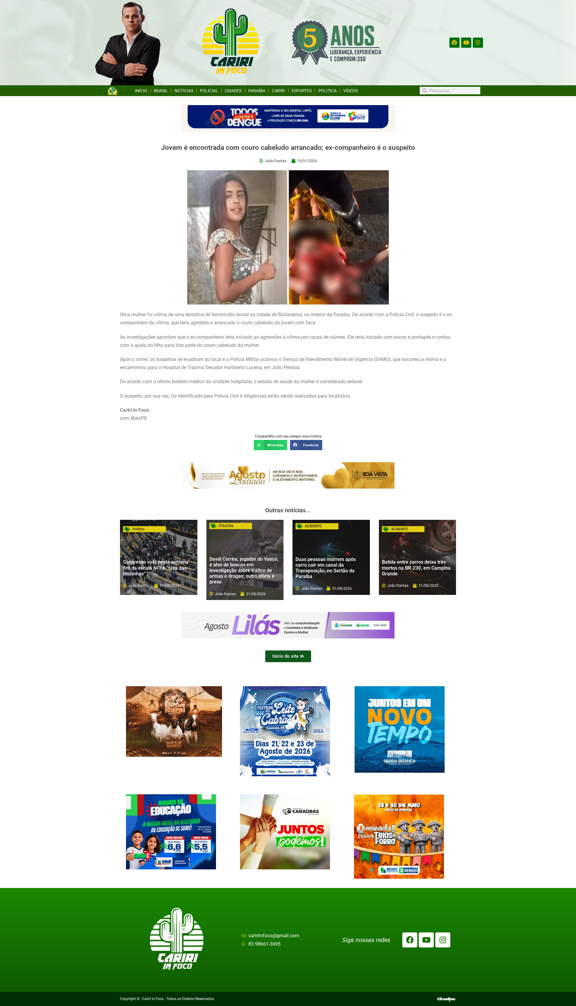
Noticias (184, 90)
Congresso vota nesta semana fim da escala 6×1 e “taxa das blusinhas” (155, 567)
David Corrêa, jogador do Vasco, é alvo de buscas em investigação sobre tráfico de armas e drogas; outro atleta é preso (243, 570)
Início (141, 90)
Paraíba (256, 90)
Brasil (161, 90)
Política (138, 529)
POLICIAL (226, 526)
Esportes (302, 90)
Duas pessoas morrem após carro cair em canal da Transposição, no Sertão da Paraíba (326, 568)
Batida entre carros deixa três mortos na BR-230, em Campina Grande (416, 567)
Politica (327, 90)
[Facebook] (454, 43)
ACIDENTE (313, 526)
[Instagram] (478, 43)
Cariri (278, 90)
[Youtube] (466, 43)
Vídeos (350, 90)
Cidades (233, 90)
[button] (270, 445)
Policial (209, 90)
